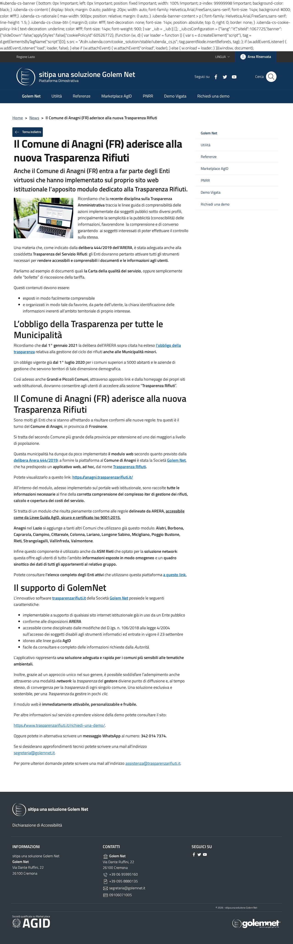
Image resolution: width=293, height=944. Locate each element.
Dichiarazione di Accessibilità (37, 825)
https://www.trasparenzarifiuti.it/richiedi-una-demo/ (59, 725)
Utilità (57, 96)
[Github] (232, 76)
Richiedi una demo (213, 96)
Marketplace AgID (116, 96)
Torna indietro (31, 131)
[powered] (256, 923)
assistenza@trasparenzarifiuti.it (152, 763)
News (34, 118)
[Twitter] (223, 76)
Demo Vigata (175, 96)
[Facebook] (214, 76)
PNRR (148, 96)
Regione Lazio (25, 56)
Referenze (81, 96)
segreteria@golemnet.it (34, 753)
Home (17, 118)
